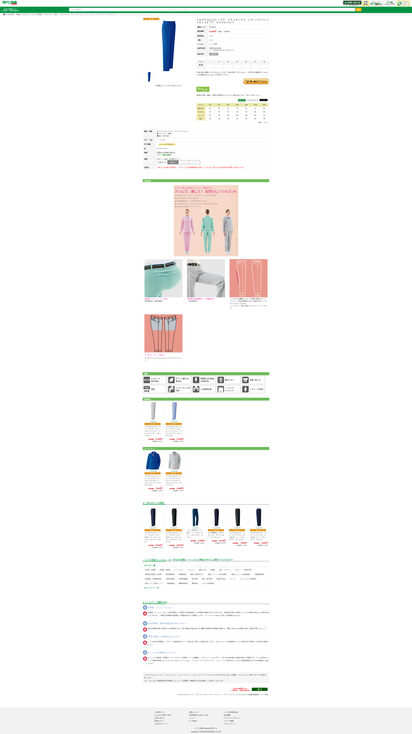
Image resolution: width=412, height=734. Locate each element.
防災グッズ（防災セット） (154, 583)
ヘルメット (191, 570)
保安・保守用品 (207, 579)
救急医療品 (171, 583)
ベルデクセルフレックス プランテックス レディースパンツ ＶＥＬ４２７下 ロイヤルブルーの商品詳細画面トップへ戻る (222, 694)
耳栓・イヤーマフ (225, 570)
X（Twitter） (193, 721)
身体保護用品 (170, 574)
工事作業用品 (170, 579)
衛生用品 (195, 579)
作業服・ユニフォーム (22, 14)
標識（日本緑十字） (197, 574)
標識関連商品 (259, 574)
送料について (194, 712)
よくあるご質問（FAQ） (163, 715)
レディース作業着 (36, 14)
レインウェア (178, 570)
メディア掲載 (229, 721)
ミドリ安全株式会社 (231, 712)
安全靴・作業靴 (150, 570)
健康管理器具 (183, 583)
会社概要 (227, 715)
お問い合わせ (159, 718)
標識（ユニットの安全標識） (217, 574)
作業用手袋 (247, 570)
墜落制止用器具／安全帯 (153, 574)
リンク (191, 718)
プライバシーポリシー (232, 718)
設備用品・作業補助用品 (153, 579)
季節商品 (195, 583)
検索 (358, 9)
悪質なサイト (159, 721)
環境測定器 (182, 574)
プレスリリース (229, 724)
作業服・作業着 (165, 570)
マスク (237, 570)
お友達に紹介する (252, 100)
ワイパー (233, 579)
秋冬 (55, 14)
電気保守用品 (221, 579)
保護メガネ (202, 570)
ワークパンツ (48, 14)
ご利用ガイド (159, 712)
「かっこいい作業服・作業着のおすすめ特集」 (190, 681)
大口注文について (161, 724)
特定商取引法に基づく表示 (199, 715)
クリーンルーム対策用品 (248, 579)
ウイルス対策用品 (208, 583)
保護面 (213, 570)
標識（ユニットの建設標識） (241, 574)
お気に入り (242, 100)
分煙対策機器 (183, 579)
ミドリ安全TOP (9, 14)
